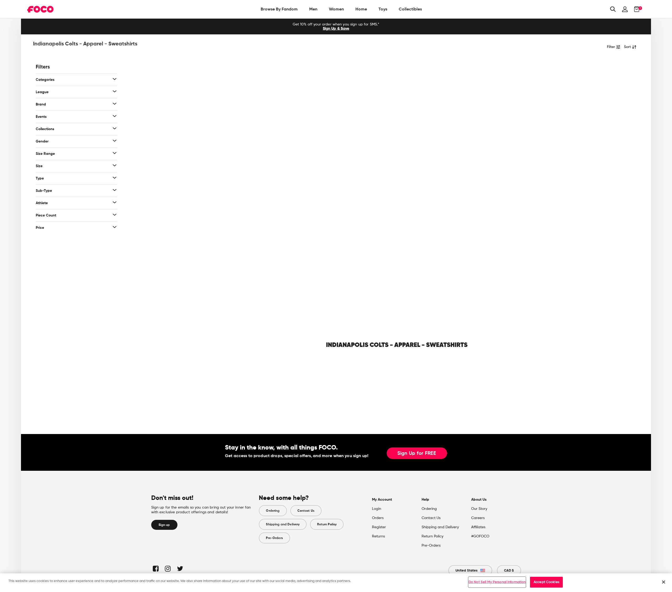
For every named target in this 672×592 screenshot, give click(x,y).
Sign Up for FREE (416, 453)
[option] (336, 26)
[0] (635, 9)
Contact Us (305, 510)
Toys (383, 9)
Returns (378, 536)
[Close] (663, 582)
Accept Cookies (546, 582)
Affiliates (478, 527)
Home (361, 9)
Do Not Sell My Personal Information (497, 582)
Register (379, 527)
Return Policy (327, 524)
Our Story (479, 509)
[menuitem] (279, 9)
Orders (378, 518)
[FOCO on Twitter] (179, 568)
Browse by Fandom (279, 9)
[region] (336, 582)
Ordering (273, 510)
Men (313, 9)
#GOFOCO (480, 536)
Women (336, 9)
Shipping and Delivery (283, 524)
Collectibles (410, 9)
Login (376, 509)
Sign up (164, 525)
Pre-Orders (274, 538)
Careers (478, 518)
